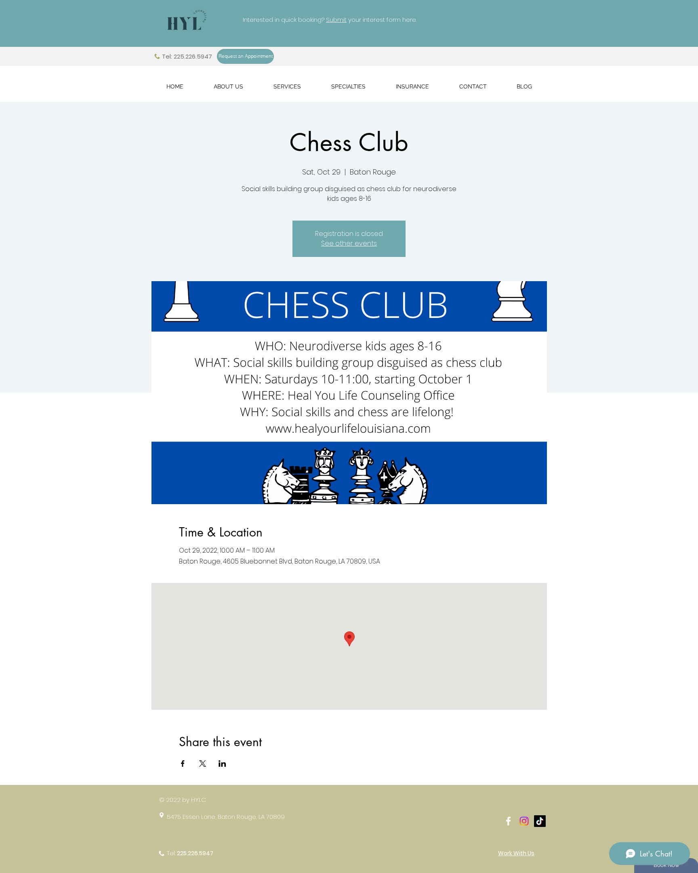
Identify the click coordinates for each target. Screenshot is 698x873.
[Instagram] (524, 821)
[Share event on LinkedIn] (222, 763)
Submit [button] (336, 19)
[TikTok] (540, 821)
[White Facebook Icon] (508, 821)
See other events (349, 243)
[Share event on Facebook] (183, 763)
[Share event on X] (202, 763)
